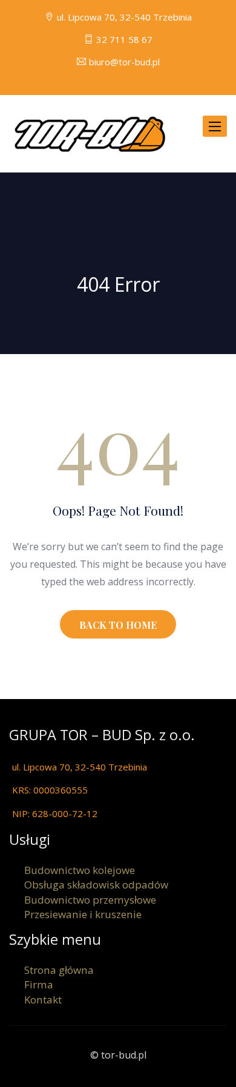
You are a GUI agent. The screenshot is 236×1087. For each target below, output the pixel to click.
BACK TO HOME (118, 625)
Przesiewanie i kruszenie (83, 914)
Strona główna (59, 970)
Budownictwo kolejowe (79, 870)
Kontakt (43, 1000)
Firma (38, 984)
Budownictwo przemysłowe (90, 900)
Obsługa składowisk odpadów (96, 885)
